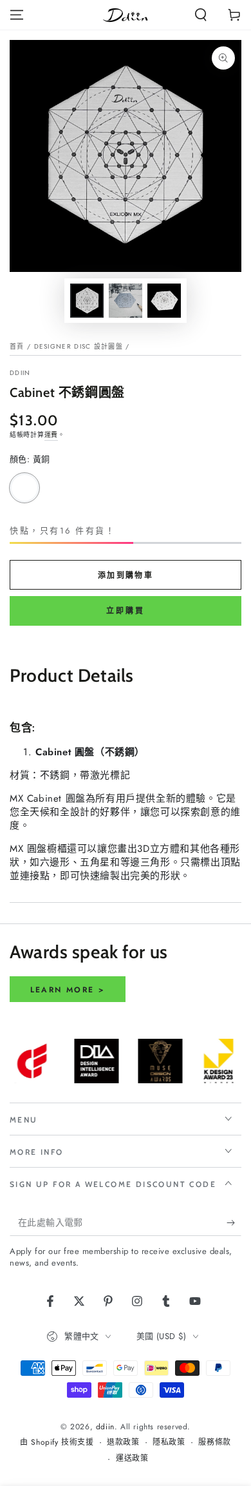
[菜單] (16, 15)
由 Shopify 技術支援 (56, 1442)
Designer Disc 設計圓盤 (78, 346)
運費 (51, 434)
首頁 (17, 346)
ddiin (20, 373)
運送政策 (132, 1458)
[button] (201, 15)
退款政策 (123, 1442)
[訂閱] (234, 1223)
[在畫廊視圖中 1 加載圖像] (87, 301)
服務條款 (214, 1442)
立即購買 (125, 611)
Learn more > (68, 990)
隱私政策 (169, 1442)
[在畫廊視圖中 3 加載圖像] (164, 301)
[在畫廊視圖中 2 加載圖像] (125, 301)
